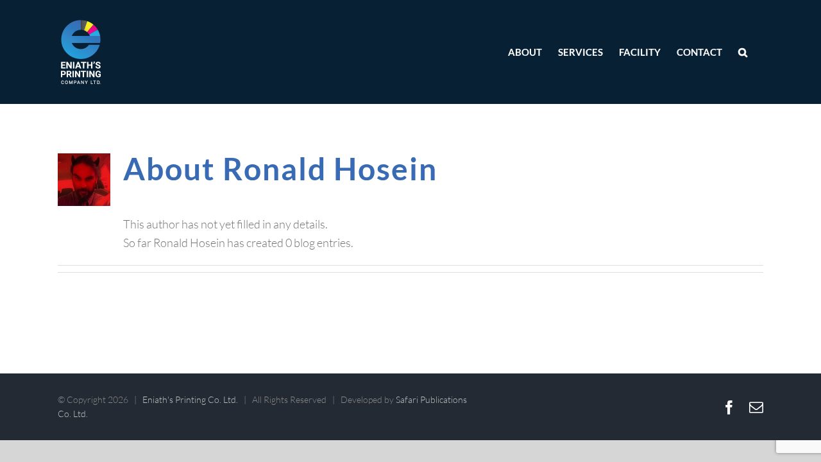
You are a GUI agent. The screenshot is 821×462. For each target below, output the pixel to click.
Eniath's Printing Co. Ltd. (190, 399)
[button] (742, 52)
